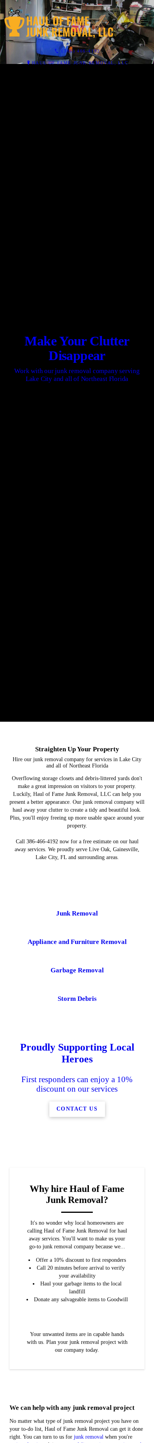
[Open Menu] (144, 22)
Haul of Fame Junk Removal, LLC (80, 62)
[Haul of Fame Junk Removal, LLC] (69, 22)
